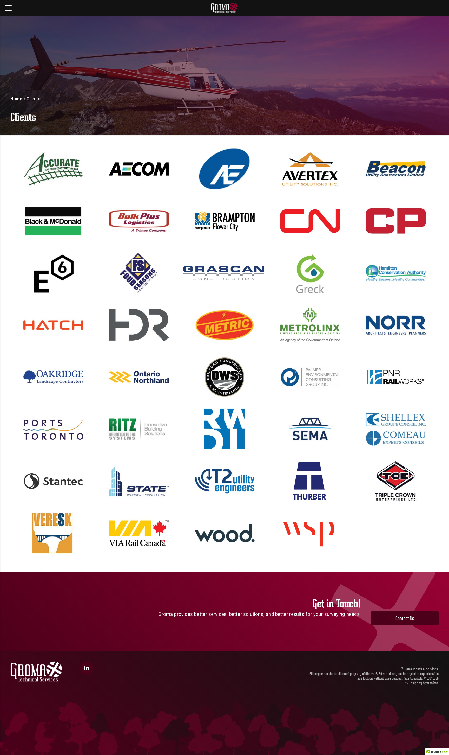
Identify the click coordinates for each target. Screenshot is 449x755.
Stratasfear (430, 683)
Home (16, 98)
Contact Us (404, 618)
